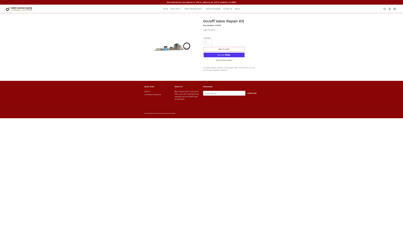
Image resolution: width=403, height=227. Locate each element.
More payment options (224, 60)
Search (147, 91)
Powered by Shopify (168, 113)
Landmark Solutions (152, 95)
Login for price (209, 30)
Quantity (207, 38)
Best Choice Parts (156, 113)
